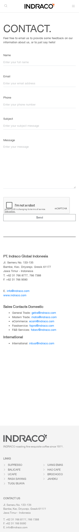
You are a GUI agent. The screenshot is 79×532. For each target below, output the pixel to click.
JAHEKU (52, 478)
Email (6, 76)
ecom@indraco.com (41, 321)
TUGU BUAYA (16, 483)
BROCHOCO (55, 474)
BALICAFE (14, 469)
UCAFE (12, 474)
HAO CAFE (54, 469)
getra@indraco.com (44, 312)
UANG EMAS (55, 464)
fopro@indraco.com (41, 325)
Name (7, 55)
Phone (7, 97)
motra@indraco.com (44, 317)
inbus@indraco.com (41, 343)
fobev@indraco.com (43, 329)
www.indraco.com (14, 295)
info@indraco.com (18, 291)
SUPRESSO (15, 464)
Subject (8, 118)
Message (9, 140)
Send (39, 217)
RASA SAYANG (17, 478)
